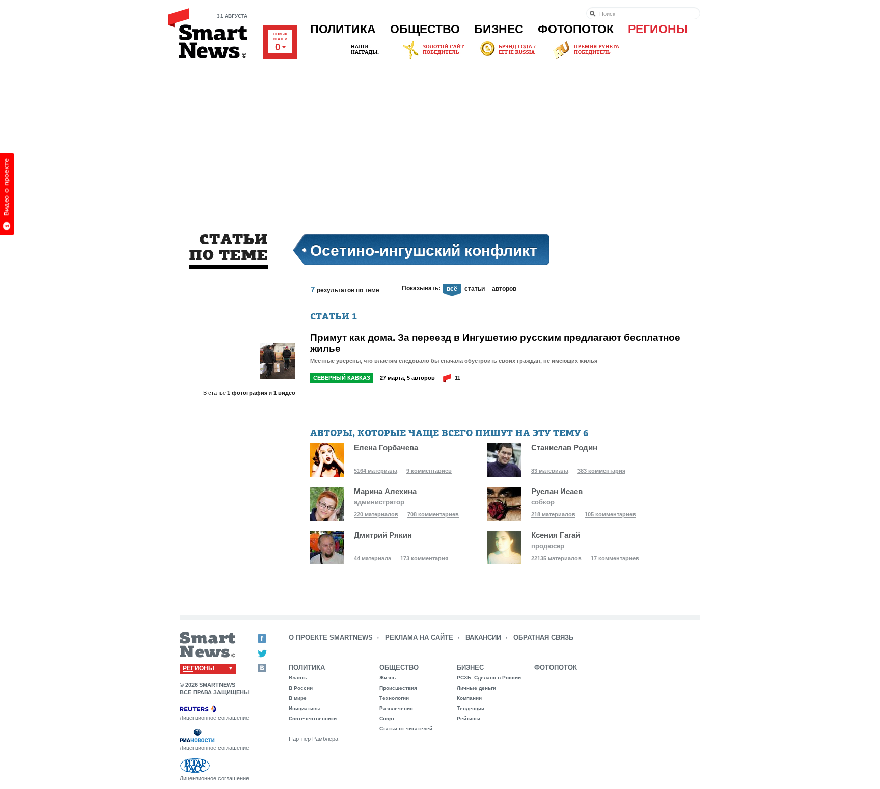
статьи (474, 289)
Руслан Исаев (557, 491)
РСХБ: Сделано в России (489, 678)
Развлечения (396, 708)
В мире (298, 698)
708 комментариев (433, 514)
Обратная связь (543, 637)
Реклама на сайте (419, 637)
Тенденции (470, 708)
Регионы (658, 29)
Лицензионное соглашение (214, 718)
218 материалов (553, 514)
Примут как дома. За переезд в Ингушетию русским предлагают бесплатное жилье (495, 343)
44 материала (372, 558)
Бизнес (499, 29)
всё (452, 289)
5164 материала (375, 471)
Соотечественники (313, 718)
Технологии (394, 698)
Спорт (387, 718)
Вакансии (483, 637)
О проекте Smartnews (331, 637)
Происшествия (398, 688)
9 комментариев (429, 471)
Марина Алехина (385, 491)
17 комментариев (615, 558)
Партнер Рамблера (313, 739)
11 (457, 378)
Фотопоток (576, 29)
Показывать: (421, 288)
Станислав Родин (564, 447)
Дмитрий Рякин (383, 535)
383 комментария (601, 471)
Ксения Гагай (555, 535)
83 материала (549, 471)
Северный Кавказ (341, 378)
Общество (425, 29)
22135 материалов (556, 558)
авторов (504, 289)
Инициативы (305, 708)
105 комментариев (610, 514)
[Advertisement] (440, 137)
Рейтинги (468, 718)
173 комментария (424, 558)
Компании (469, 698)
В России (301, 688)
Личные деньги (476, 688)
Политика (343, 29)
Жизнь (387, 678)
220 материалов (376, 514)
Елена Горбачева (386, 447)
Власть (298, 678)
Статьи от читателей (405, 728)
